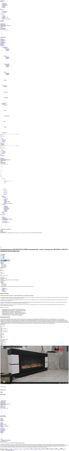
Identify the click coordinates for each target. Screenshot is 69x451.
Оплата (1, 422)
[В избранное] (2, 256)
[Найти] (3, 136)
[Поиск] (1, 170)
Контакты (2, 432)
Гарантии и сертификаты (4, 425)
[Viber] (6, 260)
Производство (2, 429)
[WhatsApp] (7, 260)
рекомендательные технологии (19, 442)
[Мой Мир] (4, 260)
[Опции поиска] (1, 135)
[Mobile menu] (1, 154)
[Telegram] (9, 260)
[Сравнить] (2, 258)
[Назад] (5, 179)
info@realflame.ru (3, 28)
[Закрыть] (1, 176)
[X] (5, 260)
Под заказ (2, 263)
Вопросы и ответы (3, 424)
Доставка (1, 423)
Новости (1, 431)
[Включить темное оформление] (1, 38)
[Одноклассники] (2, 260)
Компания (2, 426)
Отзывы (3, 290)
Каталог (1, 418)
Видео (3, 289)
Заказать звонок (3, 26)
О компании (2, 428)
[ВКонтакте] (1, 260)
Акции (1, 419)
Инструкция (4, 291)
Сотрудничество (3, 430)
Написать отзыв (3, 389)
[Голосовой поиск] (1, 136)
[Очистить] (17, 134)
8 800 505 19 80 (2, 23)
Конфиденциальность (3, 441)
